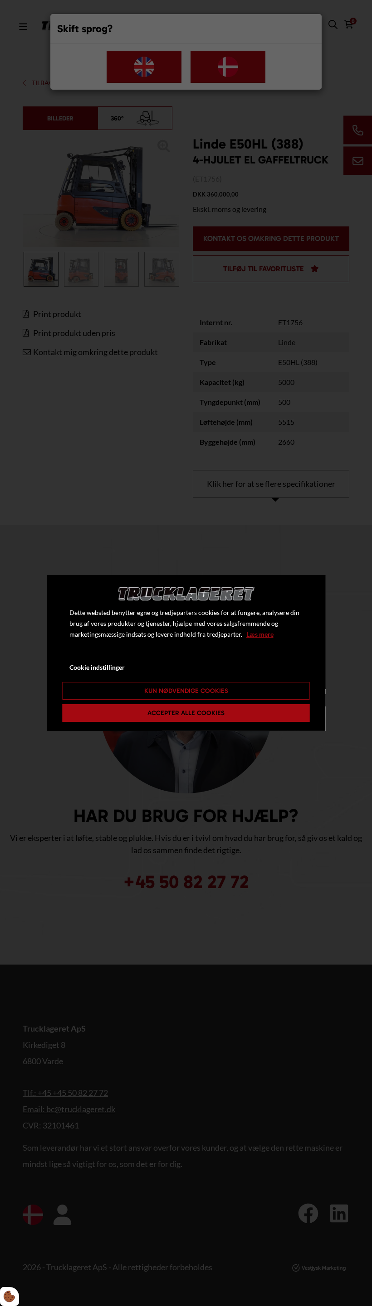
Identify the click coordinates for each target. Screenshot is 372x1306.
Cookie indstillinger (97, 667)
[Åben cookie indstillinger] (9, 1296)
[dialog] (186, 653)
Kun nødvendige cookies (186, 691)
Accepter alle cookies (186, 713)
